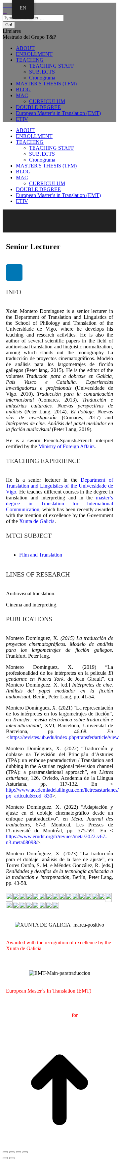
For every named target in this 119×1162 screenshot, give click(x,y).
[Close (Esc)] (5, 1152)
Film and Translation (40, 555)
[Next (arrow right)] (12, 1158)
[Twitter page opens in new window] (9, 5)
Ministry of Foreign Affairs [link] (66, 446)
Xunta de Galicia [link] (37, 521)
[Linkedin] (14, 272)
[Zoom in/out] (25, 1152)
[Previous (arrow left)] (5, 1158)
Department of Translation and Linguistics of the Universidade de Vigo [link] (59, 485)
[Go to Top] (59, 1144)
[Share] (12, 1152)
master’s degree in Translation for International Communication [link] (59, 503)
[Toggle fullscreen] (18, 1152)
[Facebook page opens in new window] (5, 5)
